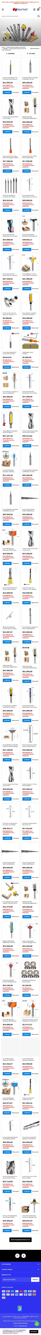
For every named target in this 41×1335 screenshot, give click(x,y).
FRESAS (5, 48)
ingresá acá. (34, 1321)
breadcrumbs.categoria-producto (16, 47)
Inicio (3, 47)
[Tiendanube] (20, 1326)
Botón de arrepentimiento (20, 1323)
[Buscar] (38, 16)
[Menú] (3, 9)
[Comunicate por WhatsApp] (36, 1323)
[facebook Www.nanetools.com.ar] (23, 1256)
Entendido (34, 1331)
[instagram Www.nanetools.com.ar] (17, 1256)
